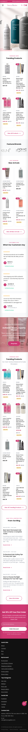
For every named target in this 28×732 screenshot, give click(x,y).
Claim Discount (14, 629)
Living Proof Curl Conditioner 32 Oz (20, 215)
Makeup (3, 684)
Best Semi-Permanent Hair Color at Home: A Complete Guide (12, 532)
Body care (4, 686)
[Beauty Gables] (12, 5)
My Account (4, 660)
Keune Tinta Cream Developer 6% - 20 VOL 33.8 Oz (7, 81)
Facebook (4, 698)
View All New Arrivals (12, 232)
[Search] (21, 5)
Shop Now (14, 343)
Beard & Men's (5, 689)
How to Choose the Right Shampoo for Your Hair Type (12, 578)
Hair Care (3, 681)
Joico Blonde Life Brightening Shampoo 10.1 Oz (20, 491)
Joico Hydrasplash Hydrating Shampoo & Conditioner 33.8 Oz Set (6, 388)
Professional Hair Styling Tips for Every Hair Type (13, 555)
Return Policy (4, 674)
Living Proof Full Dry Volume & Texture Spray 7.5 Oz (7, 216)
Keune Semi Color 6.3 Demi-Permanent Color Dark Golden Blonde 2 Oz (7, 492)
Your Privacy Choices (7, 663)
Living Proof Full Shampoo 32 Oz (20, 184)
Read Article (6, 545)
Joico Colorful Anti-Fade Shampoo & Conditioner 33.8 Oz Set (7, 116)
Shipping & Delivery (6, 666)
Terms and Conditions (7, 669)
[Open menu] (2, 5)
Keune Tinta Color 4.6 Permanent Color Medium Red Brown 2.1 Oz (20, 116)
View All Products (12, 133)
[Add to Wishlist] (11, 64)
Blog (2, 651)
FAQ (2, 654)
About (3, 645)
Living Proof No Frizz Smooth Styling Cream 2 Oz (7, 185)
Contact (3, 648)
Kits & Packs (4, 692)
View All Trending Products (12, 507)
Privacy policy (5, 671)
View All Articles (14, 598)
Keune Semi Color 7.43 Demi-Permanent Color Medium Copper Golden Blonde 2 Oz (20, 83)
